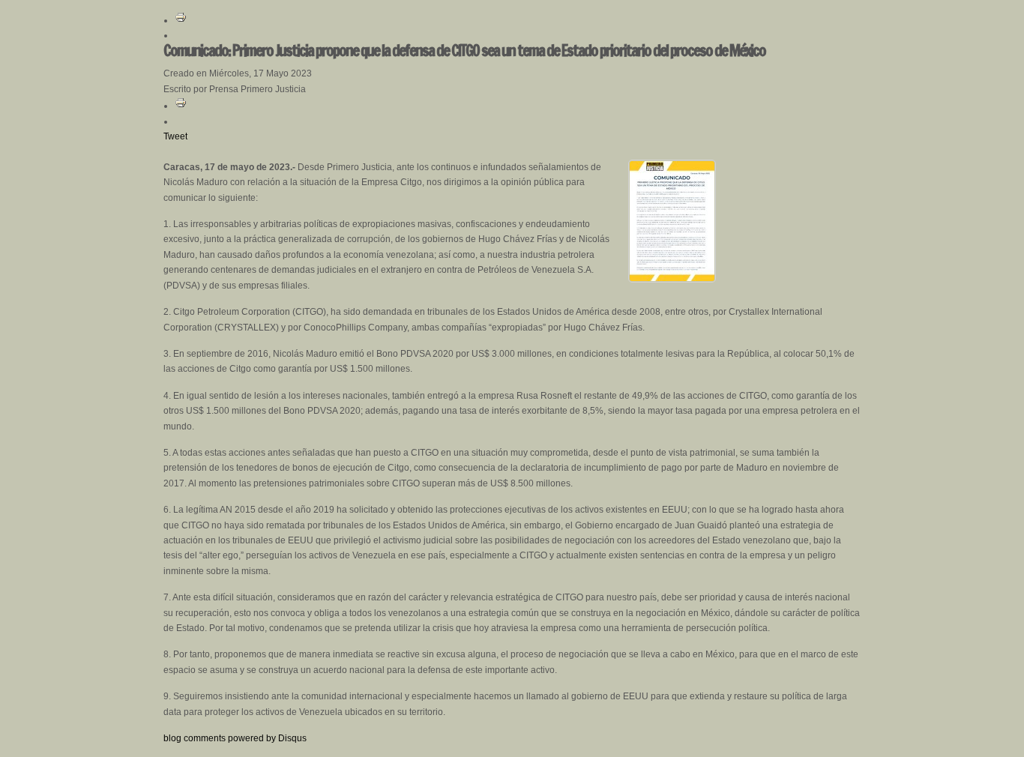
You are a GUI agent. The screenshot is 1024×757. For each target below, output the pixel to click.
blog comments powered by (235, 738)
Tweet (175, 136)
